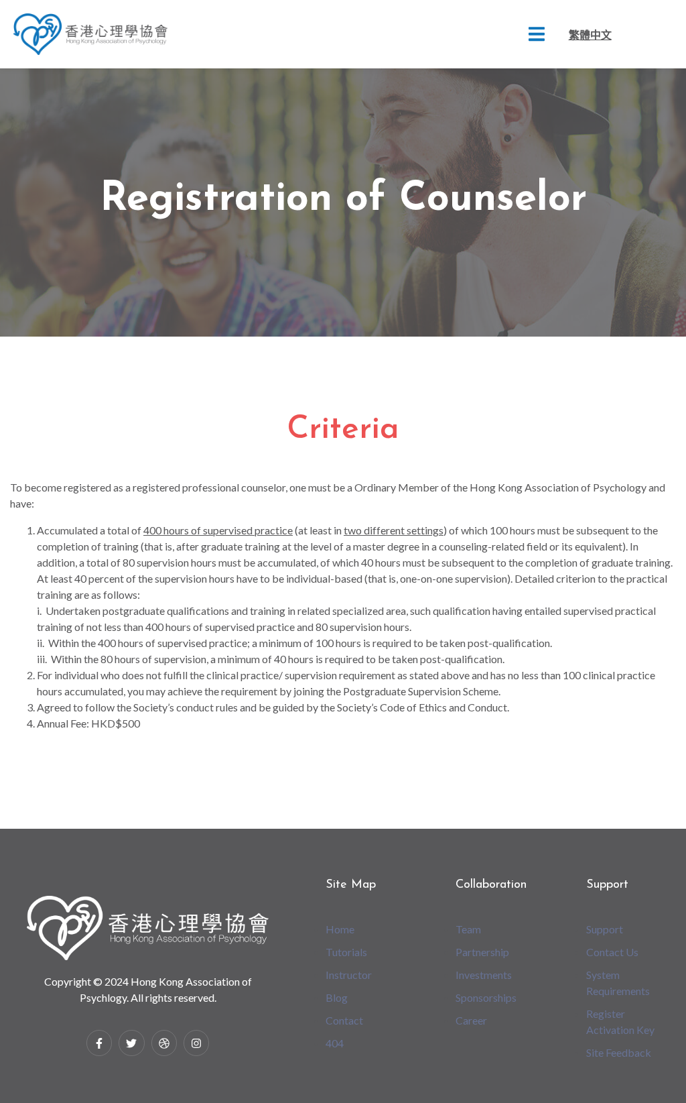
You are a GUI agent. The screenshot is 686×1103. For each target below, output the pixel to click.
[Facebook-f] (99, 1042)
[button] (537, 34)
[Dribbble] (164, 1042)
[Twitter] (131, 1042)
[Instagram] (196, 1042)
